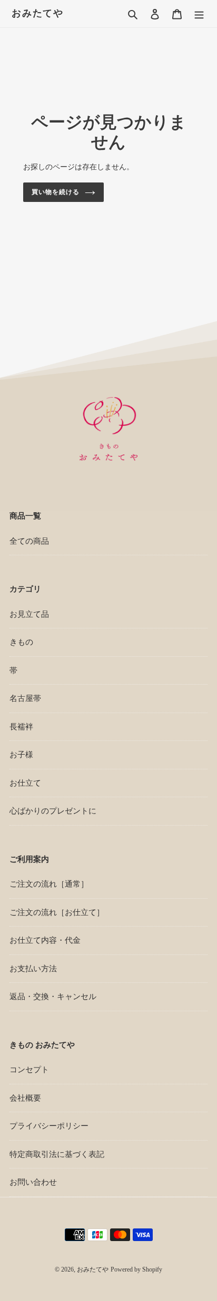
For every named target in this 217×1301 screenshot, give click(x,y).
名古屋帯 (25, 698)
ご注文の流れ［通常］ (48, 884)
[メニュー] (199, 14)
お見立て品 (29, 614)
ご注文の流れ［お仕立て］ (56, 912)
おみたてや (38, 13)
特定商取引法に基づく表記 (56, 1154)
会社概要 (25, 1098)
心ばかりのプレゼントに (52, 811)
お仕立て (25, 783)
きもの (21, 642)
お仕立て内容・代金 (45, 940)
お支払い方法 (33, 968)
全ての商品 (29, 541)
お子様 (21, 754)
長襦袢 (21, 727)
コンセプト (29, 1069)
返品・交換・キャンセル (52, 996)
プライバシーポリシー (48, 1126)
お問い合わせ (33, 1182)
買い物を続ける (56, 192)
